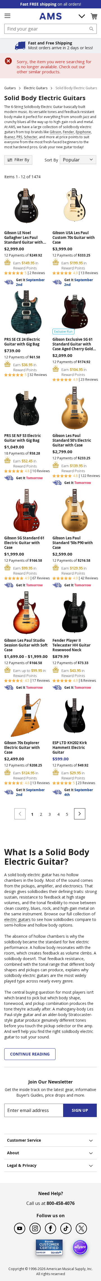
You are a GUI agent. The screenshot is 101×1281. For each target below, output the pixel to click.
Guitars (10, 88)
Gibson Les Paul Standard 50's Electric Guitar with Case (71, 440)
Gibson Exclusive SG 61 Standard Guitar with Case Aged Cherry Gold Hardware (72, 344)
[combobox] (50, 29)
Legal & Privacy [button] (21, 1165)
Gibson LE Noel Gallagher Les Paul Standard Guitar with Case (23, 238)
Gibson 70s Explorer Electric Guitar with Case (22, 748)
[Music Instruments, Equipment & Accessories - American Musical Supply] (50, 16)
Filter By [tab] (21, 159)
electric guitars (17, 919)
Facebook (50, 1228)
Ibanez (9, 137)
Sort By (51, 160)
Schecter (30, 137)
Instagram (35, 1228)
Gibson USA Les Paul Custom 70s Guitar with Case (73, 238)
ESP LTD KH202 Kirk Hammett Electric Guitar (69, 748)
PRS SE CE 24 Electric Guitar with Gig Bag (22, 342)
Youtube (19, 1228)
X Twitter (81, 1228)
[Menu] (7, 16)
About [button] (13, 1152)
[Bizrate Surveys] (55, 1252)
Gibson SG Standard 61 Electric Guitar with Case (24, 543)
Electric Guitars (35, 88)
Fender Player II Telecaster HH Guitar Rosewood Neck (71, 645)
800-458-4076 (61, 1203)
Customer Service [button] (24, 1140)
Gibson (55, 132)
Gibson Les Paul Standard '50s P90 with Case (72, 543)
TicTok (66, 1228)
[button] (94, 16)
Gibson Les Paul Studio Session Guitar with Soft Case (26, 645)
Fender (68, 132)
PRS (19, 137)
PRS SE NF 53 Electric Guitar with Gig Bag (22, 438)
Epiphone (83, 132)
